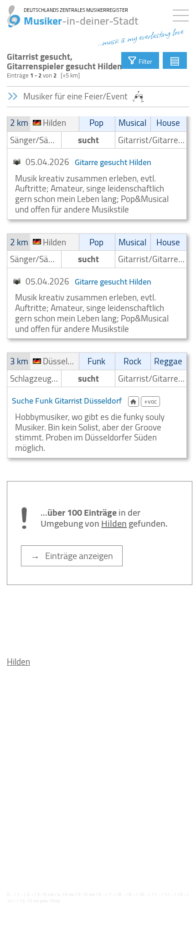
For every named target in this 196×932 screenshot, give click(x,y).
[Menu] (183, 13)
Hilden (18, 661)
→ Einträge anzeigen (72, 555)
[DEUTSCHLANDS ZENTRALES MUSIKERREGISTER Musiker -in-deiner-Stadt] (10, 11)
